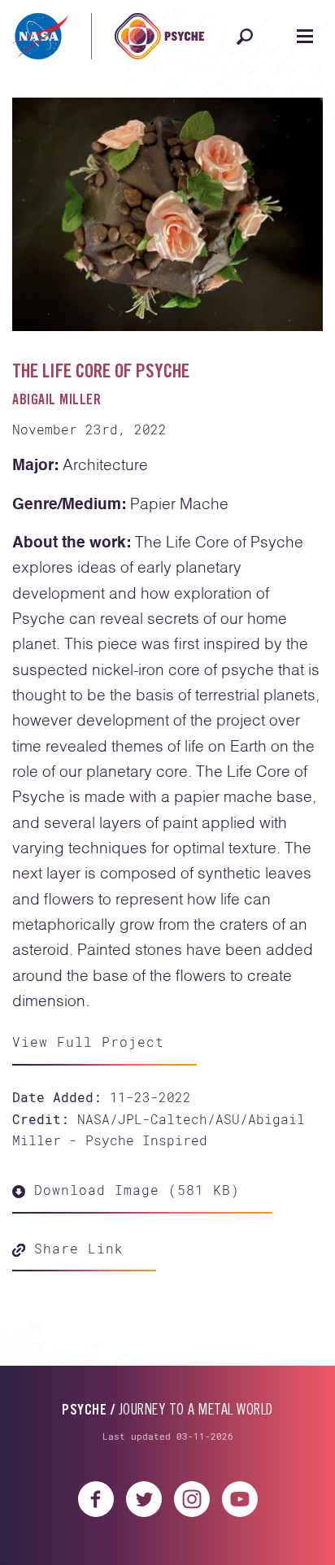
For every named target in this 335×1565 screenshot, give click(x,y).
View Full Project (88, 1041)
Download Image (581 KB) (132, 1189)
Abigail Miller (56, 401)
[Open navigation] (305, 36)
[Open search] (245, 36)
